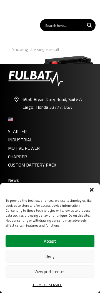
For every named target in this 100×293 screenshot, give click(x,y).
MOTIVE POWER (24, 148)
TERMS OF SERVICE (47, 284)
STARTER (17, 131)
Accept (50, 241)
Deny (50, 256)
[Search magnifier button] (89, 25)
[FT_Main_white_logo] (19, 9)
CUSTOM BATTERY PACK (32, 165)
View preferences (50, 271)
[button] (91, 190)
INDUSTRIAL (20, 139)
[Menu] (92, 9)
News (13, 180)
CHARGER (17, 156)
